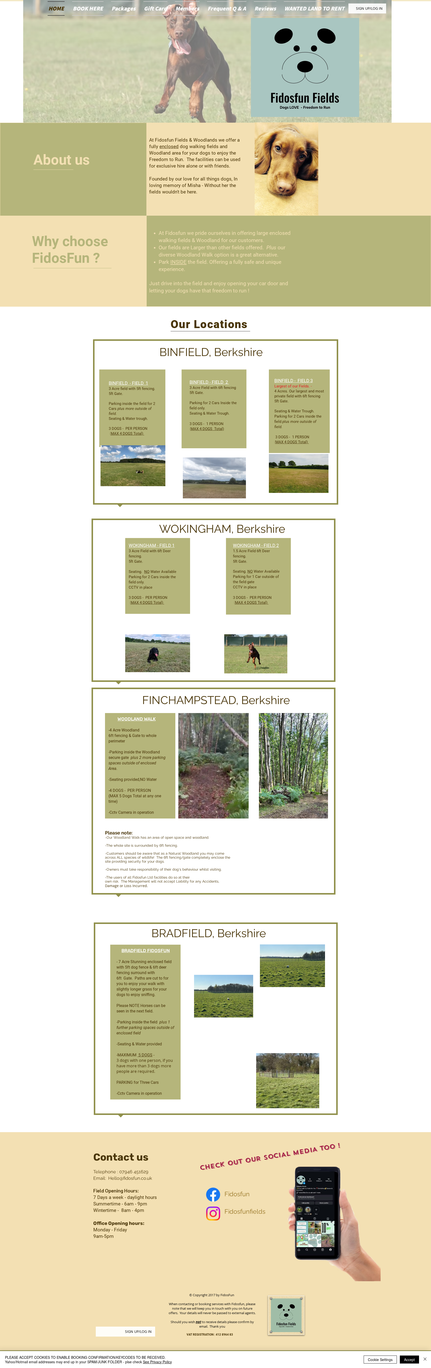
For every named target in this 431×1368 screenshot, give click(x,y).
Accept (409, 1359)
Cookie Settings (380, 1359)
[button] (313, 1102)
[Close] (425, 1359)
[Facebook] (213, 1194)
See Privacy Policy (157, 1361)
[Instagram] (213, 1213)
